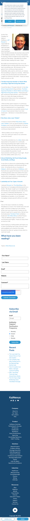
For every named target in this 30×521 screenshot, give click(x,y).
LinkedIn (23, 25)
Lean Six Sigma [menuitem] (15, 461)
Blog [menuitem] (15, 487)
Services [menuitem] (15, 502)
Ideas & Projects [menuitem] (15, 446)
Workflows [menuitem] (15, 431)
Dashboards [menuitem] (15, 429)
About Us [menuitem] (15, 411)
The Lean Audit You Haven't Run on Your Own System (15, 355)
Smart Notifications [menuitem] (15, 433)
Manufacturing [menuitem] (15, 472)
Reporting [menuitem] (15, 435)
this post (9, 185)
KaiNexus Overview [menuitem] (15, 424)
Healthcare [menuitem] (15, 470)
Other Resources (10, 245)
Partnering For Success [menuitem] (15, 426)
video (19, 140)
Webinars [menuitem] (15, 489)
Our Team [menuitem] (15, 413)
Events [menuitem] (15, 498)
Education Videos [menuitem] (15, 496)
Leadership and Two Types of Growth (12, 181)
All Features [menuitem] (15, 428)
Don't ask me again (20, 21)
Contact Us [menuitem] (15, 504)
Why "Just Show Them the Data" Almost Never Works (14, 374)
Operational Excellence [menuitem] (15, 463)
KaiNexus (21, 169)
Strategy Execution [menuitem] (15, 450)
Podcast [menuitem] (15, 494)
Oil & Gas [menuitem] (15, 480)
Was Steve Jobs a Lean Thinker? (10, 118)
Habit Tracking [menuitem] (15, 439)
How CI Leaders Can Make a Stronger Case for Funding (15, 368)
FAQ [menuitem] (15, 416)
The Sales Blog (18, 185)
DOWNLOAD (8, 519)
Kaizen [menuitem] (15, 459)
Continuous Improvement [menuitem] (15, 455)
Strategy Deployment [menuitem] (15, 457)
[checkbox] (15, 335)
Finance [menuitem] (15, 476)
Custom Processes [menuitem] (15, 454)
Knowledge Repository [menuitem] (15, 437)
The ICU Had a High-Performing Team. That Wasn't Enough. (15, 379)
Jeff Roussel (10, 25)
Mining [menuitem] (15, 478)
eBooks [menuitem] (15, 491)
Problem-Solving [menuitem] (15, 448)
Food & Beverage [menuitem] (15, 474)
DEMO (23, 519)
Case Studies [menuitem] (15, 493)
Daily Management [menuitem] (15, 452)
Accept (9, 21)
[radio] (15, 332)
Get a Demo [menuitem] (15, 414)
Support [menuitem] (15, 500)
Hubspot (3, 169)
